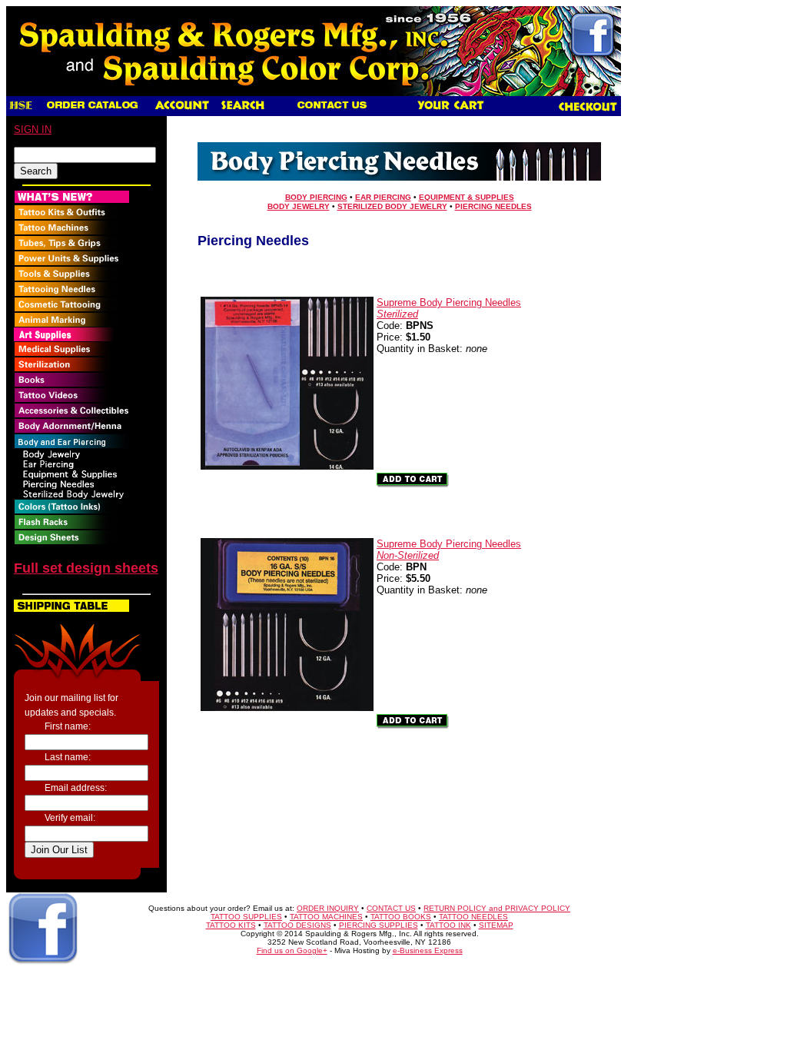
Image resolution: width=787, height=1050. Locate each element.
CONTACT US (391, 908)
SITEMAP (496, 925)
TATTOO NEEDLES (473, 916)
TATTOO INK (448, 925)
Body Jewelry (298, 206)
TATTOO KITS (231, 925)
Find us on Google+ (292, 950)
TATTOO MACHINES (326, 916)
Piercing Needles (493, 206)
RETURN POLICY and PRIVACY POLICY (496, 908)
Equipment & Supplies (466, 197)
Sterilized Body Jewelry (392, 206)
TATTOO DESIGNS (297, 925)
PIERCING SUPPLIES (378, 925)
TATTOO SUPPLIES (246, 916)
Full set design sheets (86, 568)
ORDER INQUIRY (328, 908)
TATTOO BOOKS (400, 916)
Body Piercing (316, 197)
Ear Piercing (383, 197)
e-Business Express (428, 950)
